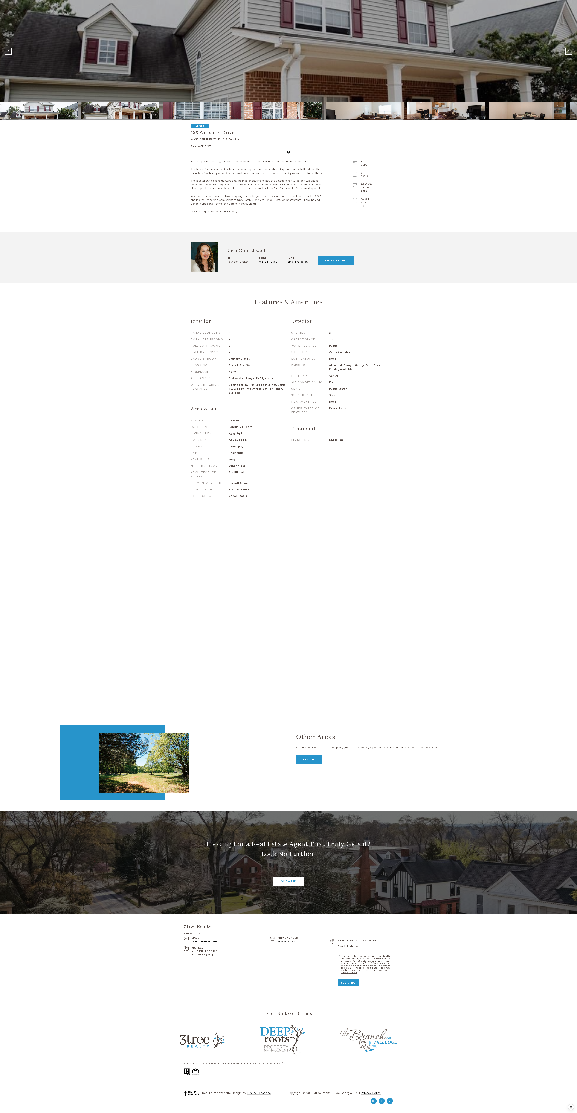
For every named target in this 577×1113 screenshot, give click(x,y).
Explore (309, 759)
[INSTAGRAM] (374, 1101)
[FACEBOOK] (382, 1101)
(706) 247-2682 (267, 261)
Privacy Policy (349, 973)
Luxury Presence (259, 1093)
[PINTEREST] (390, 1101)
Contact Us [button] (288, 881)
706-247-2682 (286, 941)
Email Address (348, 946)
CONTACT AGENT (336, 260)
